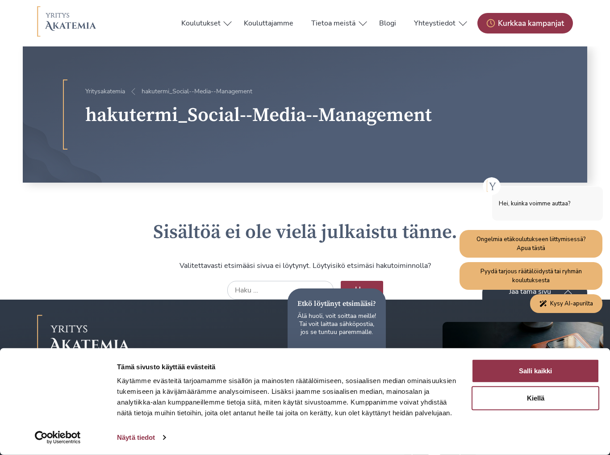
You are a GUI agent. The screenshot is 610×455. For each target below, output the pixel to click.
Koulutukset (201, 23)
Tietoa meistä (333, 23)
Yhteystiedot (434, 23)
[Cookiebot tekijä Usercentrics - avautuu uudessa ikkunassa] (58, 437)
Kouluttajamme (268, 23)
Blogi (387, 23)
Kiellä (535, 398)
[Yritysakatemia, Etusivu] (66, 23)
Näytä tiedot (136, 437)
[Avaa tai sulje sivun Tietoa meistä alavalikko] (362, 21)
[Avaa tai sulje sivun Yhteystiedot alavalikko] (462, 21)
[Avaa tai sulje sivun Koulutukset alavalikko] (227, 21)
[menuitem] (201, 23)
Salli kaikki (535, 371)
